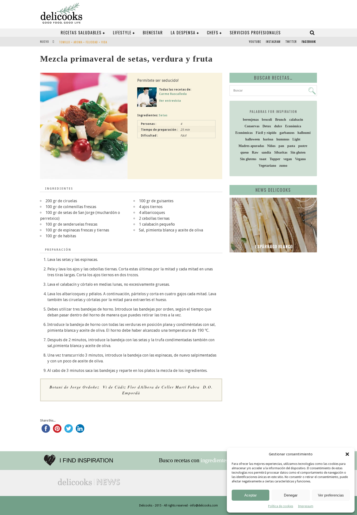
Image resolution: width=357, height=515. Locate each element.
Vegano (300, 159)
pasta (291, 146)
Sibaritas (280, 152)
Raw (255, 152)
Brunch (280, 119)
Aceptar (250, 495)
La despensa (183, 33)
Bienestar (153, 33)
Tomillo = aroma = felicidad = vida (83, 42)
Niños (271, 146)
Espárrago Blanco (273, 246)
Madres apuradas (251, 146)
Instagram (273, 42)
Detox (267, 126)
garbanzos (287, 133)
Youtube (255, 42)
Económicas (244, 133)
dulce (278, 126)
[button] (347, 454)
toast (262, 159)
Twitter (291, 42)
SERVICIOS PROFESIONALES (255, 33)
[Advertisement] (272, 293)
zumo (283, 165)
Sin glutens (248, 159)
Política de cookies (280, 506)
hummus (282, 139)
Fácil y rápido (266, 133)
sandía (266, 152)
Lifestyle (122, 33)
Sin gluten (298, 152)
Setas (163, 115)
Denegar (291, 495)
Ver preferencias (331, 495)
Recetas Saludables (81, 33)
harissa (268, 139)
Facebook (309, 42)
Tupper (275, 159)
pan (281, 146)
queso (244, 152)
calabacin (296, 119)
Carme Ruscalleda (173, 94)
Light (296, 139)
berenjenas (251, 119)
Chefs (212, 33)
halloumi (304, 133)
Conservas (252, 126)
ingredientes (214, 460)
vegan (287, 159)
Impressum (305, 506)
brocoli (267, 119)
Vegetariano (267, 165)
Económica (293, 126)
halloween (252, 139)
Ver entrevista (170, 100)
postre (302, 146)
